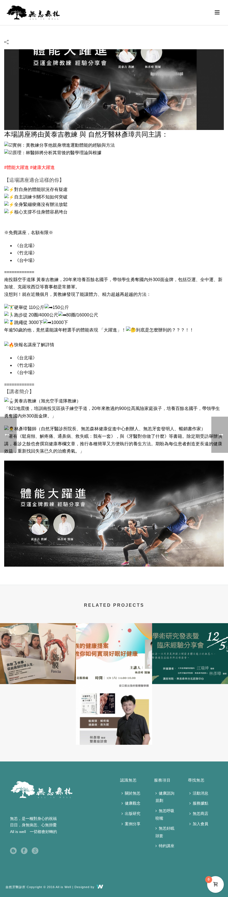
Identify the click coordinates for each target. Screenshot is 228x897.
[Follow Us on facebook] (24, 851)
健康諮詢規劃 (164, 797)
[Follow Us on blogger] (13, 851)
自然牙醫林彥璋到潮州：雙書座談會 (114, 730)
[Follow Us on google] (35, 851)
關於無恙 (132, 793)
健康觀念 (132, 803)
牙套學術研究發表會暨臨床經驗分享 (190, 669)
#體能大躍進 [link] (16, 167)
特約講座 (166, 846)
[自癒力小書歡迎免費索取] (38, 645)
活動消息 (200, 793)
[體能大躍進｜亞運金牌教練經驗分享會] (114, 89)
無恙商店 (200, 813)
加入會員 (200, 824)
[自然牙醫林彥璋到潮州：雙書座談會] (114, 705)
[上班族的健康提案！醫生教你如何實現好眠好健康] (114, 645)
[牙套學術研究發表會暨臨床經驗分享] (190, 645)
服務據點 (200, 803)
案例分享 (132, 824)
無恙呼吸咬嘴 (164, 814)
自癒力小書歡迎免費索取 (38, 669)
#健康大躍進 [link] (42, 167)
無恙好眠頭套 (164, 832)
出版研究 (132, 813)
